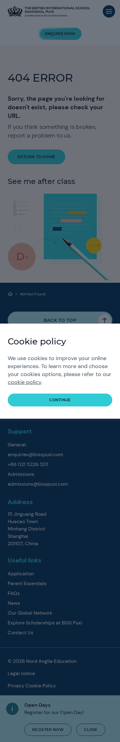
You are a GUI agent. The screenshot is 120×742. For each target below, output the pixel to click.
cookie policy (24, 382)
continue (60, 400)
